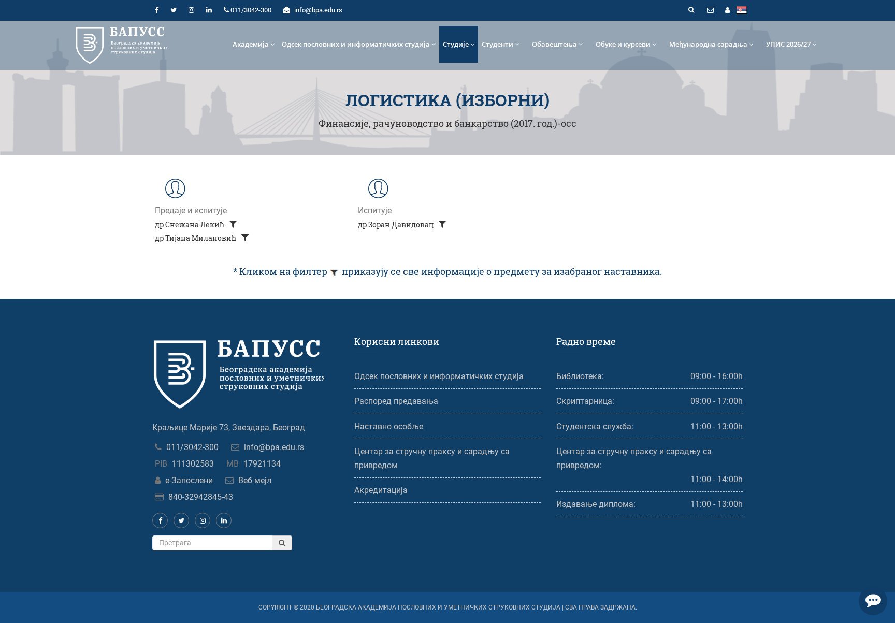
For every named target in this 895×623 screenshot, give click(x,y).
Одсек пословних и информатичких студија (356, 44)
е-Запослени (189, 480)
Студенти (497, 44)
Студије (456, 44)
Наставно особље (388, 426)
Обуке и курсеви (623, 44)
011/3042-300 (192, 447)
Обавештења (554, 44)
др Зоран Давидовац (396, 224)
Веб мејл (254, 480)
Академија (251, 44)
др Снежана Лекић (190, 224)
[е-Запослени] (727, 10)
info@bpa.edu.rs (274, 447)
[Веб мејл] (710, 10)
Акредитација (381, 490)
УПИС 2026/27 (788, 44)
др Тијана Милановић (196, 238)
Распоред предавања (396, 401)
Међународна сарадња (708, 44)
